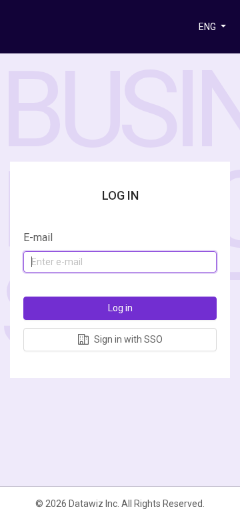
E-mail (38, 237)
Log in (120, 308)
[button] (212, 27)
